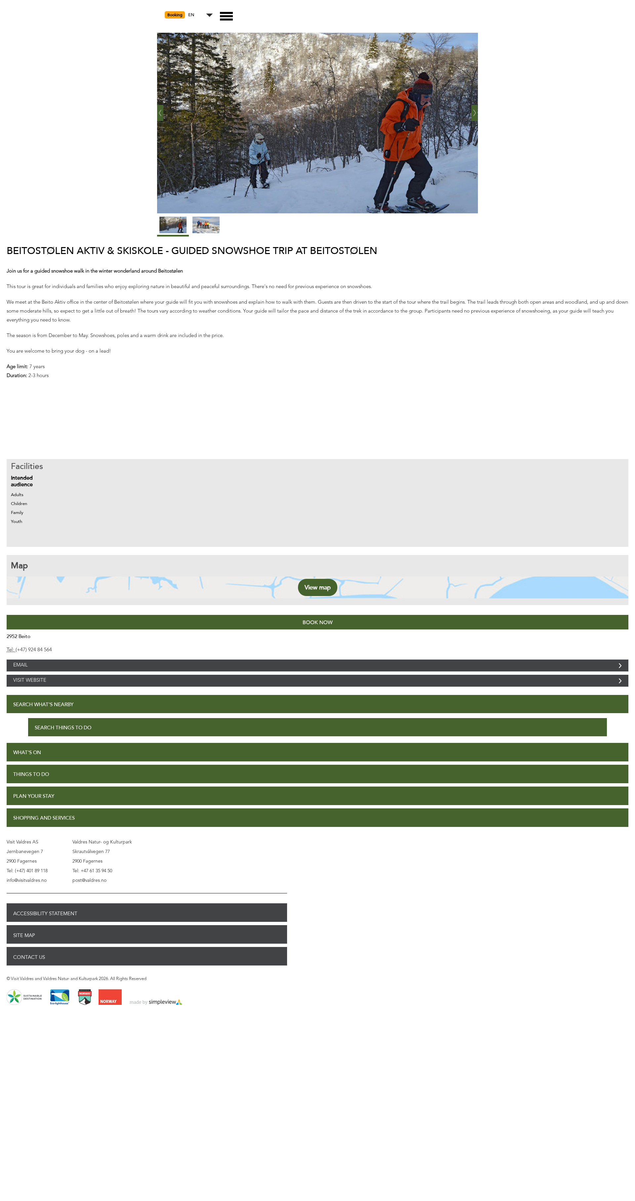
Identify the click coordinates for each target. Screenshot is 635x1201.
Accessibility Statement (45, 928)
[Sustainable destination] (24, 1012)
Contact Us (29, 972)
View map (318, 587)
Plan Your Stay (33, 810)
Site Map (24, 950)
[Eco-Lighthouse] (60, 1012)
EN (191, 15)
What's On (27, 767)
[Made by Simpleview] (156, 1017)
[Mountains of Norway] (85, 1012)
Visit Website (29, 691)
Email (20, 668)
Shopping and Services (44, 832)
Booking (174, 15)
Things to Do (31, 789)
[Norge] (110, 1012)
